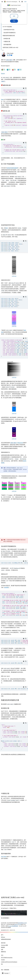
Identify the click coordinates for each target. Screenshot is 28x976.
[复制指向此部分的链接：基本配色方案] (10, 708)
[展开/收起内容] (3, 50)
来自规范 (6, 587)
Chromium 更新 (4, 945)
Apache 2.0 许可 (18, 924)
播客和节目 (3, 951)
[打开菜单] (2, 1)
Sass (2, 99)
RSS (2, 964)
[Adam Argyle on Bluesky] (11, 55)
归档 (2, 949)
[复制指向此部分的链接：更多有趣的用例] (12, 854)
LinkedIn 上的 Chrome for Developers (9, 961)
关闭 (14, 16)
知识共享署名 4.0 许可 (22, 922)
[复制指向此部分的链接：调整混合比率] (9, 574)
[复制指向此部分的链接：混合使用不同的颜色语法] (17, 546)
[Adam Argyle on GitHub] (9, 55)
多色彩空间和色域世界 (12, 168)
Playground (16, 442)
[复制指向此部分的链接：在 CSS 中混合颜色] (16, 164)
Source (3, 73)
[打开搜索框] (19, 1)
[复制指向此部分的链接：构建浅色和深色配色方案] (20, 700)
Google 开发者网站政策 (13, 926)
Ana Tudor (3, 856)
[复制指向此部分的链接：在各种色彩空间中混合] (16, 225)
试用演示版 (14, 276)
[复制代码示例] (26, 88)
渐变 (6, 228)
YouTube (3, 959)
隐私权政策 (6, 969)
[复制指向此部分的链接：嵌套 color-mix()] (11, 676)
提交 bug (3, 937)
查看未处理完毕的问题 (6, 939)
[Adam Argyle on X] (7, 55)
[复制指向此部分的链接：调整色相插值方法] (11, 452)
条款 (2, 969)
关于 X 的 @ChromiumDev (6, 957)
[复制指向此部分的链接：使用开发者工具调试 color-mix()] (25, 897)
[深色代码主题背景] (24, 88)
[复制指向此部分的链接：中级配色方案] (10, 793)
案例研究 (3, 947)
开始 (14, 21)
